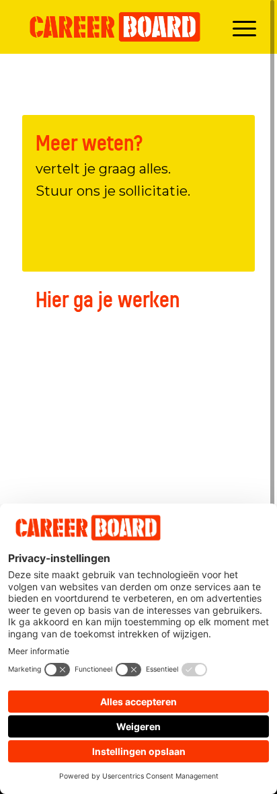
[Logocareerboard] (115, 27)
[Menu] (237, 27)
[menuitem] (237, 27)
